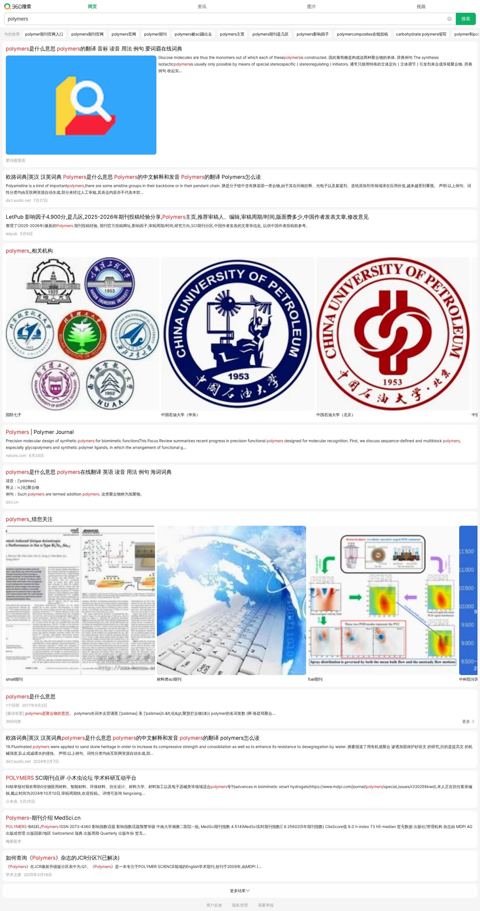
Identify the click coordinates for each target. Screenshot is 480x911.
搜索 (465, 18)
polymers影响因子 (313, 34)
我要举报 (266, 905)
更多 (466, 721)
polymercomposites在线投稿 (362, 34)
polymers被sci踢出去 (193, 34)
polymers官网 (124, 34)
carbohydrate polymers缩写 (421, 34)
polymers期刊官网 (87, 34)
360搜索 (19, 6)
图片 (311, 6)
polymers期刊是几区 (270, 34)
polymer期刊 (155, 34)
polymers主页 (232, 34)
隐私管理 (240, 905)
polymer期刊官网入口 (44, 34)
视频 (421, 6)
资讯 (202, 6)
